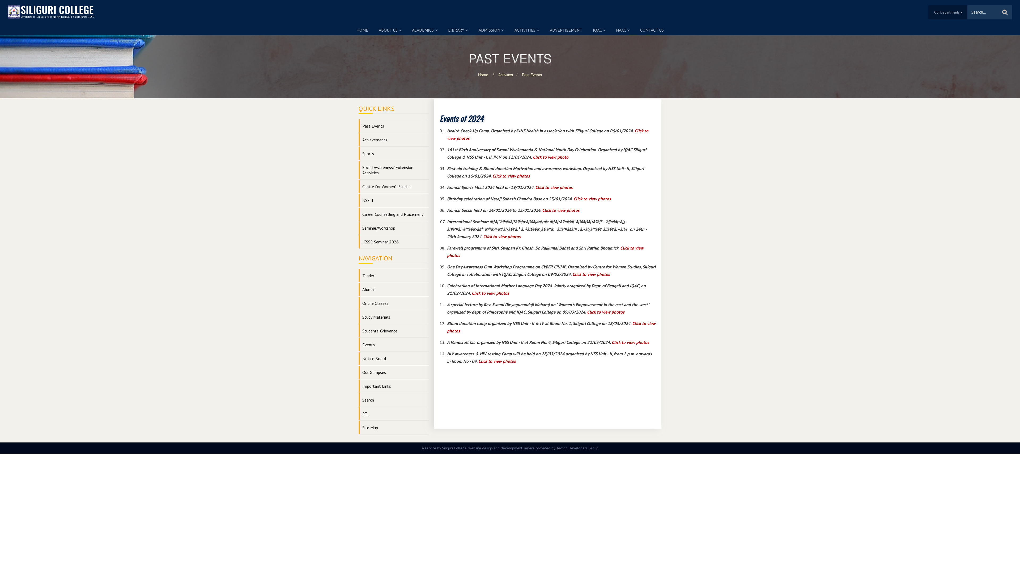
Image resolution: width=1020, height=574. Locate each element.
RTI (365, 413)
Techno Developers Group (577, 448)
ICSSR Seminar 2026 (380, 241)
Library (456, 30)
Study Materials (376, 317)
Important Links (376, 386)
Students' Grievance (379, 331)
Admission (490, 30)
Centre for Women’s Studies (386, 186)
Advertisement (566, 30)
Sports (368, 153)
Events (368, 344)
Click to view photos (511, 176)
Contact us (652, 30)
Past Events (532, 74)
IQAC (598, 30)
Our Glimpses (374, 372)
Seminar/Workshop (378, 228)
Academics (423, 30)
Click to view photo (550, 157)
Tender (368, 275)
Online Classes (375, 303)
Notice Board (374, 358)
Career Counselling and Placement (392, 214)
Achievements (374, 139)
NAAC (621, 30)
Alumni (368, 289)
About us (389, 30)
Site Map (370, 427)
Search (368, 400)
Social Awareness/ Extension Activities (387, 170)
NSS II (367, 200)
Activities (526, 30)
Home (362, 30)
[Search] (1005, 12)
